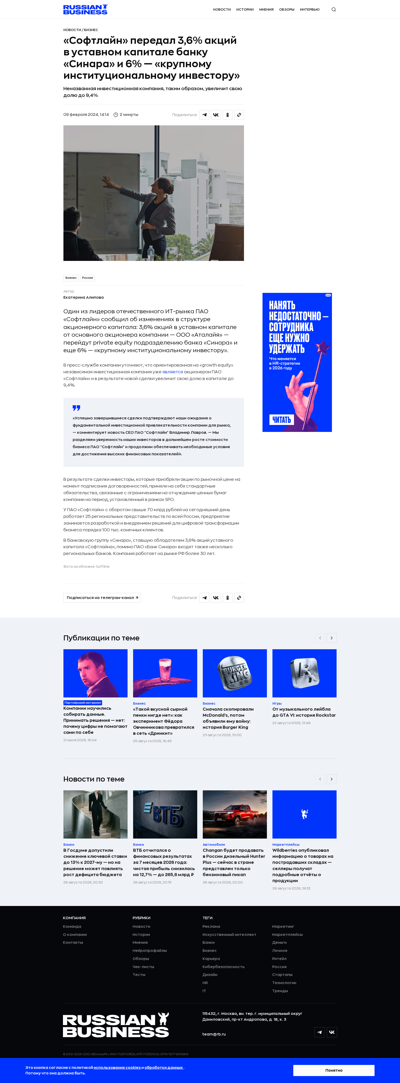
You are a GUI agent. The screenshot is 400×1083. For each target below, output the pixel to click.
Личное (280, 951)
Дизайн (210, 975)
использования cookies (117, 1068)
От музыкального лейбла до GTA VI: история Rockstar (304, 712)
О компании (75, 935)
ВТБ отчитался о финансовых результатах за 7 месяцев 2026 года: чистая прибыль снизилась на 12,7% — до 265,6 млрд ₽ (164, 862)
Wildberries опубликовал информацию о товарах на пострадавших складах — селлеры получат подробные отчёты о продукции (302, 865)
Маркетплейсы (287, 935)
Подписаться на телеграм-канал (100, 598)
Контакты (73, 942)
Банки (209, 942)
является (172, 372)
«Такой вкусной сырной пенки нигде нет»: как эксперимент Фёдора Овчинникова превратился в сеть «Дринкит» (163, 721)
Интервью (310, 9)
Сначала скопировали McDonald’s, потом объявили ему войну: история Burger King (228, 718)
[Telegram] (319, 1032)
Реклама (211, 926)
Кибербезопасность (223, 967)
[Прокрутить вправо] (332, 638)
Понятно (334, 1070)
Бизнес (91, 30)
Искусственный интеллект (229, 935)
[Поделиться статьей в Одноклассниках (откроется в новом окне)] (227, 115)
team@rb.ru (214, 1034)
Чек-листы (143, 967)
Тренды (280, 991)
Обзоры (286, 9)
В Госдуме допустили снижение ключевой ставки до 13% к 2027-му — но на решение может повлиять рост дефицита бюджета (95, 862)
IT (204, 991)
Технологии (284, 983)
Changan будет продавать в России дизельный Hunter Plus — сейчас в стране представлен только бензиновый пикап (234, 862)
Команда (72, 926)
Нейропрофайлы (150, 951)
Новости (222, 9)
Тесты (139, 975)
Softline (102, 566)
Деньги (279, 942)
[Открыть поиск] (334, 9)
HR (205, 983)
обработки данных (164, 1068)
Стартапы (282, 975)
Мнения (266, 9)
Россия (87, 277)
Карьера (211, 959)
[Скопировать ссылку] (239, 115)
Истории (245, 9)
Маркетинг (283, 926)
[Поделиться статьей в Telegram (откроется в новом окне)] (204, 115)
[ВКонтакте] (332, 1032)
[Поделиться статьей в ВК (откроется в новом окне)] (216, 115)
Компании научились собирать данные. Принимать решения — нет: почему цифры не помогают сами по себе (95, 720)
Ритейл (279, 959)
